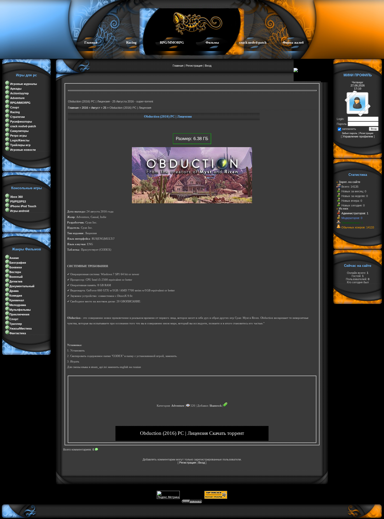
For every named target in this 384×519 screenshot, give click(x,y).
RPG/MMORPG (172, 42)
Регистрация (194, 65)
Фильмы (212, 42)
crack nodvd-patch (252, 42)
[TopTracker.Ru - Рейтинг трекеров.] (215, 497)
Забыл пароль (349, 133)
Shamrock (216, 405)
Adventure (177, 405)
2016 (85, 107)
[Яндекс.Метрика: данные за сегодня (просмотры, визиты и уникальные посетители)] (168, 495)
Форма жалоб (293, 42)
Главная (90, 42)
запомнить (349, 128)
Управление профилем (357, 136)
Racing (131, 42)
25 (104, 107)
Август (95, 107)
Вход (208, 65)
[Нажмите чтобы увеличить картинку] (192, 202)
